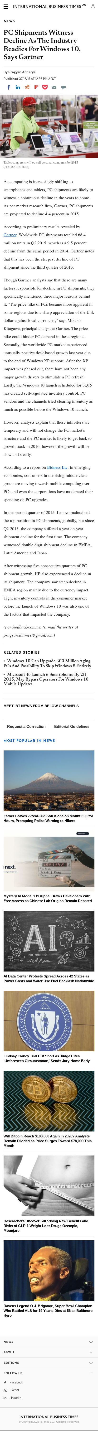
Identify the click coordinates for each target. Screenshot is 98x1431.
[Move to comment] (63, 87)
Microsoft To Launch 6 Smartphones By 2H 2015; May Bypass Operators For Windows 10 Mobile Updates (46, 680)
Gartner (10, 234)
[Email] (54, 87)
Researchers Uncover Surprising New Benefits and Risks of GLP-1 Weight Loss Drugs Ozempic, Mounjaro (46, 1226)
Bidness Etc (57, 467)
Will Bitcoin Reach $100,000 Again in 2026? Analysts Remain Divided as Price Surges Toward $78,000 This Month (48, 1141)
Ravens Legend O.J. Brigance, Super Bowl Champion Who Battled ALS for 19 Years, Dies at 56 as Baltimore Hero (48, 1310)
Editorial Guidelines (71, 727)
